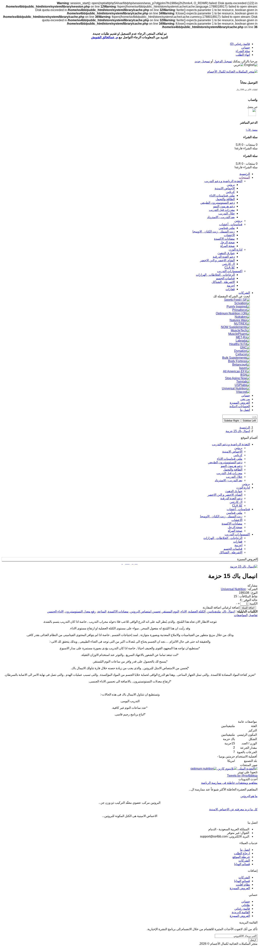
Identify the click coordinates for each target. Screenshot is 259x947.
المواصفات (241, 615)
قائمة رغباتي (242, 908)
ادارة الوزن (243, 487)
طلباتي (245, 905)
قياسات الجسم (233, 548)
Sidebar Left (249, 420)
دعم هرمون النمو (231, 466)
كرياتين (237, 455)
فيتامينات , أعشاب (238, 509)
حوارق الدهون (233, 491)
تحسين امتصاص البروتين (145, 611)
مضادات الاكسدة (232, 523)
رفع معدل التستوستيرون (80, 611)
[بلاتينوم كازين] (227, 768)
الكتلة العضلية (197, 611)
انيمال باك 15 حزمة (238, 431)
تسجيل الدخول (223, 61)
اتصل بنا (245, 849)
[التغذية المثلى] (247, 768)
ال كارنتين (236, 502)
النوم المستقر (170, 611)
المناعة (101, 611)
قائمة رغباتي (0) (240, 43)
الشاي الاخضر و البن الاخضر (225, 494)
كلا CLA (237, 505)
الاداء (184, 611)
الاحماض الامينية (232, 451)
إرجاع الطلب (242, 853)
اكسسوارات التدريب (237, 534)
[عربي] (238, 65)
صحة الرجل (235, 527)
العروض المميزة (240, 888)
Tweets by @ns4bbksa (242, 775)
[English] (250, 65)
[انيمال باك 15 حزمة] (243, 566)
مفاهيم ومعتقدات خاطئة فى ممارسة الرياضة (229, 782)
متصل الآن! (251, 129)
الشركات (244, 860)
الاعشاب (237, 520)
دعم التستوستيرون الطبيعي (225, 462)
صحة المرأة (235, 530)
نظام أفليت (243, 884)
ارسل (253, 939)
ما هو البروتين (248, 796)
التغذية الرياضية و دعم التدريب (231, 444)
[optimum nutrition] (204, 768)
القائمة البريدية (241, 912)
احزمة (238, 545)
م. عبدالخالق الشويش (104, 37)
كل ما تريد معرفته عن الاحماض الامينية (233, 809)
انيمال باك (228, 611)
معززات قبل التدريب (229, 473)
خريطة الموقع (241, 856)
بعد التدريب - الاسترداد (228, 480)
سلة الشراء (243, 51)
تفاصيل (252, 615)
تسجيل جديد (202, 61)
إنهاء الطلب (243, 54)
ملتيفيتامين (214, 611)
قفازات (237, 541)
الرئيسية (244, 427)
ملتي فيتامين (234, 512)
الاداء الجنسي (55, 611)
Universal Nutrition (233, 589)
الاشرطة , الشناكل (230, 552)
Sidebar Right (231, 420)
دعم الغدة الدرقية (231, 498)
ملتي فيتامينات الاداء (229, 458)
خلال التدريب (234, 476)
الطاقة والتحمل (232, 469)
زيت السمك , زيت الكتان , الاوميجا (221, 516)
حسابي (245, 47)
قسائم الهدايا (242, 864)
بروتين (238, 448)
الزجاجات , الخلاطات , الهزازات (222, 538)
